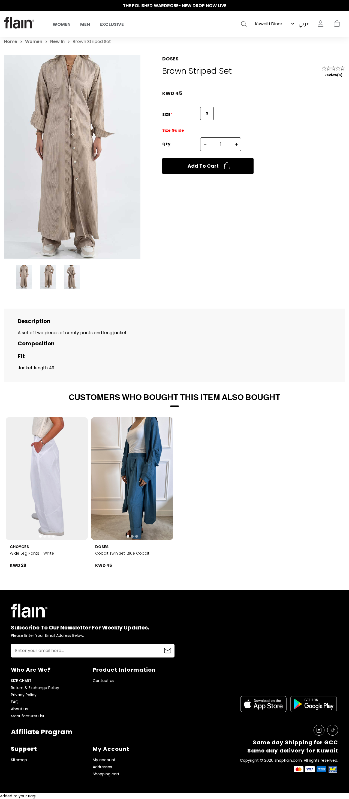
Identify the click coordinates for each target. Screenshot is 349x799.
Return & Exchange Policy (35, 687)
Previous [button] (7, 5)
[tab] (40, 536)
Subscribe (167, 650)
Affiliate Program (42, 732)
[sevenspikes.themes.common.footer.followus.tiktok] (332, 730)
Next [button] (342, 5)
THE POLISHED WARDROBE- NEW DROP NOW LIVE (174, 5)
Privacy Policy (24, 694)
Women (62, 24)
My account (104, 760)
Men (85, 24)
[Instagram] (319, 730)
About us (19, 709)
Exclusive (112, 24)
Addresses (102, 767)
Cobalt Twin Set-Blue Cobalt (122, 553)
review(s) (333, 75)
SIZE (166, 114)
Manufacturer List (27, 716)
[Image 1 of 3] (132, 478)
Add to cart (203, 165)
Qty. (167, 144)
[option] (174, 6)
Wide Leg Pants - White (32, 553)
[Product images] (47, 478)
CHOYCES (19, 546)
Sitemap (19, 760)
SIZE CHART (21, 680)
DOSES (170, 58)
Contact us (103, 680)
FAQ (15, 702)
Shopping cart (337, 24)
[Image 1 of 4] (47, 478)
